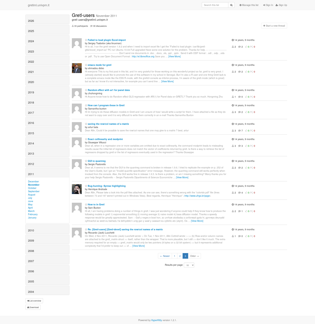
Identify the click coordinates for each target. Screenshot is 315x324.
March (31, 211)
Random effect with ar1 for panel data (108, 90)
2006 (31, 271)
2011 (31, 174)
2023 (31, 51)
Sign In (269, 5)
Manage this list (250, 5)
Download (34, 307)
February (33, 214)
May (30, 204)
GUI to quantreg (96, 160)
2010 (31, 230)
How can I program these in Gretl (106, 105)
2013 (31, 153)
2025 (31, 31)
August (31, 194)
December (33, 181)
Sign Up (282, 5)
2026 (31, 21)
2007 (31, 261)
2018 (31, 102)
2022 (31, 62)
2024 (31, 41)
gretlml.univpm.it (38, 5)
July (30, 197)
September (34, 191)
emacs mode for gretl (99, 64)
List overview (35, 300)
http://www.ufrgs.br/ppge (197, 195)
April (30, 207)
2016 (31, 123)
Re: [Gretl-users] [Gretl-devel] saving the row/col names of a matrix (125, 229)
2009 (31, 240)
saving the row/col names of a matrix (108, 123)
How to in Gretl (96, 204)
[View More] (174, 56)
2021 (31, 72)
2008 (31, 251)
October (32, 188)
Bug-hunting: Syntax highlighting (106, 185)
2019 (31, 92)
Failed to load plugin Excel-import (106, 40)
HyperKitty (156, 320)
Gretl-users (84, 15)
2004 (31, 292)
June (30, 201)
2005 (31, 281)
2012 (31, 164)
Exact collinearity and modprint (105, 139)
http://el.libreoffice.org (143, 56)
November (33, 184)
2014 (31, 143)
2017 (31, 113)
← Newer (165, 256)
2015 (31, 133)
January (32, 217)
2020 (31, 82)
